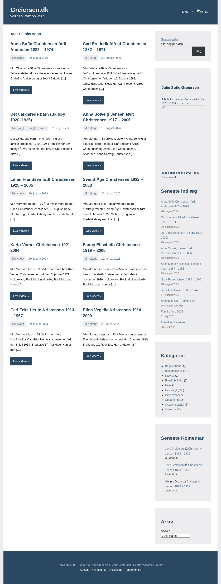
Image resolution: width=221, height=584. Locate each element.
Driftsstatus (115, 569)
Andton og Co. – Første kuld (178, 300)
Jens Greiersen (174, 448)
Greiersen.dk (29, 9)
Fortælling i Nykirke (173, 322)
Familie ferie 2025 (172, 311)
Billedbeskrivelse (175, 370)
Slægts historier (37, 128)
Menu (185, 12)
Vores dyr (171, 409)
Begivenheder (173, 366)
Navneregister (169, 39)
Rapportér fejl (132, 569)
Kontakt (84, 569)
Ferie (168, 385)
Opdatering (172, 399)
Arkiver (165, 531)
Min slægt (18, 57)
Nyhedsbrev (99, 569)
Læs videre (20, 89)
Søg (198, 51)
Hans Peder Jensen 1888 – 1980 (181, 279)
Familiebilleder (174, 380)
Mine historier (173, 395)
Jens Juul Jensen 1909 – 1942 (179, 290)
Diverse (170, 375)
